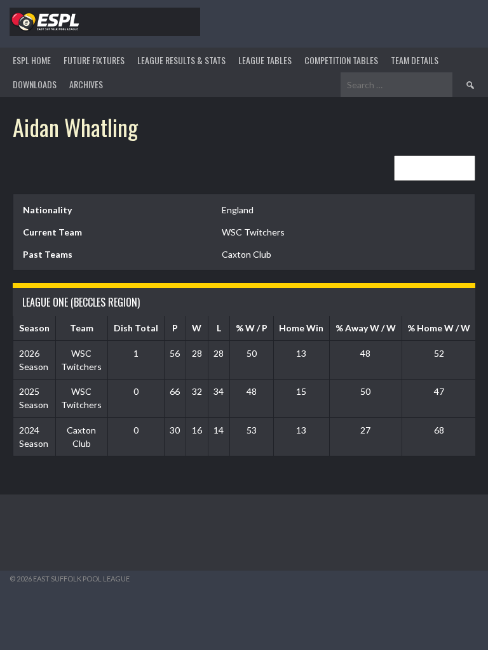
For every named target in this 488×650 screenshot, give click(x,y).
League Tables (265, 60)
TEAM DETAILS (414, 60)
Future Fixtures (94, 60)
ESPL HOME (32, 60)
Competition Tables (341, 60)
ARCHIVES (86, 84)
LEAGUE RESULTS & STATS (181, 60)
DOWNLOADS (35, 84)
